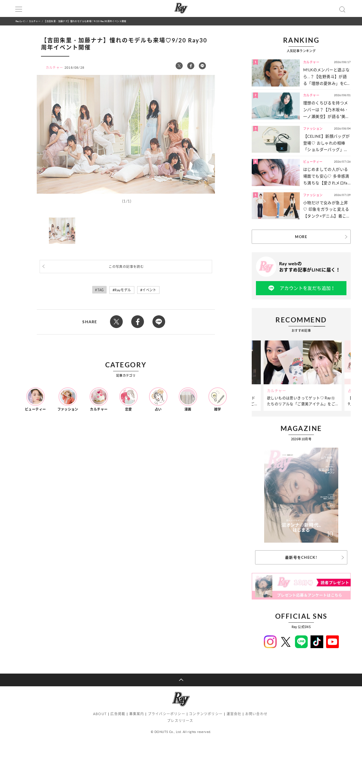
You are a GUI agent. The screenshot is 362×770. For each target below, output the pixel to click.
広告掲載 (117, 713)
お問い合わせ (256, 713)
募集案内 (136, 713)
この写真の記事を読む (126, 266)
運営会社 (234, 713)
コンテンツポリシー (206, 713)
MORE (301, 236)
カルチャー (34, 21)
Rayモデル (123, 290)
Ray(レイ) (20, 21)
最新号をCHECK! (301, 557)
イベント (149, 290)
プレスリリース (180, 720)
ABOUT (100, 713)
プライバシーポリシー (166, 713)
